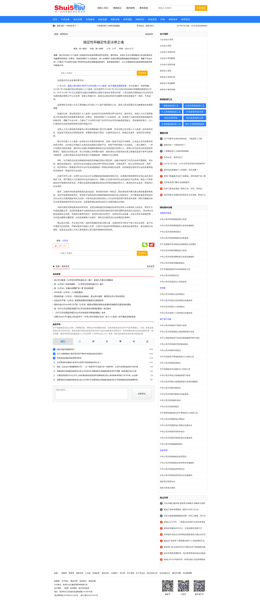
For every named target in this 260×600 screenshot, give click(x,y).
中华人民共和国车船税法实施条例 (174, 394)
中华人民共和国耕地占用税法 (172, 419)
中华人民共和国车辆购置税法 (172, 263)
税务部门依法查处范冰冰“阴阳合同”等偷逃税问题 (184, 547)
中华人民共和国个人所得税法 (172, 307)
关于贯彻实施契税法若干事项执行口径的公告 (179, 413)
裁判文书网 (176, 573)
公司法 (77, 89)
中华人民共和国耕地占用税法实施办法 (176, 425)
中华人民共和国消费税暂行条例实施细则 (177, 257)
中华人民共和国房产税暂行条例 (173, 325)
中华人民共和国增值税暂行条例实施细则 (177, 226)
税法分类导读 (170, 118)
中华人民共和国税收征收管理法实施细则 (177, 463)
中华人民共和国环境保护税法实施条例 (176, 438)
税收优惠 (102, 19)
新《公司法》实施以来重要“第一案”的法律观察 (74, 288)
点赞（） (62, 246)
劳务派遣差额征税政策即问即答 (69, 358)
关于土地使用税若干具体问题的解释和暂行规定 (180, 338)
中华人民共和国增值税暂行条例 (173, 219)
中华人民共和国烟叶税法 (170, 400)
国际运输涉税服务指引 (65, 349)
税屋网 (56, 581)
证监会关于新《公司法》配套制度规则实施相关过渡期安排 (78, 300)
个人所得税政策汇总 (171, 112)
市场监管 (96, 573)
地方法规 (77, 19)
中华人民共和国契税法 (169, 407)
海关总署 (105, 573)
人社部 (87, 573)
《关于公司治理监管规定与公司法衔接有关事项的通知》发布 (79, 313)
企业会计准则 (165, 46)
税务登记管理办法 (167, 482)
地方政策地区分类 (194, 118)
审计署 (122, 573)
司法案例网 (187, 573)
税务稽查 (127, 19)
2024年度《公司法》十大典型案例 (68, 292)
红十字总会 (140, 573)
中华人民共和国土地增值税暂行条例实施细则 (179, 382)
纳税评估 (140, 19)
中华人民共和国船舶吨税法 (171, 444)
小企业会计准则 (166, 40)
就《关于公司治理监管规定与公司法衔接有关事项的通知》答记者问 (82, 309)
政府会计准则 (165, 71)
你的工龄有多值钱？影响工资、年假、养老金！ (184, 189)
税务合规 (115, 19)
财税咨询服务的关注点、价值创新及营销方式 (183, 528)
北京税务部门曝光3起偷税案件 (177, 182)
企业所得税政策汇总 (194, 106)
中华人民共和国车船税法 (170, 388)
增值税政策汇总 (170, 106)
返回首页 (149, 34)
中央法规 (65, 19)
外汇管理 (130, 573)
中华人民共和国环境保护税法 (172, 432)
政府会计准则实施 (167, 90)
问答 (163, 19)
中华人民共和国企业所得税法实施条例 (176, 300)
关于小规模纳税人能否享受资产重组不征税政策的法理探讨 (80, 354)
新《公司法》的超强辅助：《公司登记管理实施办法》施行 (78, 284)
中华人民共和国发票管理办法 (172, 469)
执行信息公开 (152, 573)
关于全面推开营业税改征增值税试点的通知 (178, 244)
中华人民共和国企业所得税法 (172, 294)
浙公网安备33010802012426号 (66, 595)
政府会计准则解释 (167, 83)
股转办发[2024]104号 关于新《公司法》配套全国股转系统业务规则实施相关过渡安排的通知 (92, 305)
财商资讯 (185, 19)
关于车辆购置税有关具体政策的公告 (175, 269)
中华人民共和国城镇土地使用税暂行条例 (177, 332)
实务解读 (90, 19)
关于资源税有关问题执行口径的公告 (175, 369)
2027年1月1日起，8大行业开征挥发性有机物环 (155, 26)
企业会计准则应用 (167, 52)
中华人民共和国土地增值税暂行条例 (175, 375)
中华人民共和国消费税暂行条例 (173, 251)
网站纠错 (92, 581)
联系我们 (83, 581)
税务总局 (79, 573)
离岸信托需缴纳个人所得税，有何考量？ (192, 26)
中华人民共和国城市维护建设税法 (174, 344)
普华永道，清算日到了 (105, 26)
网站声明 (74, 581)
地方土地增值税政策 (194, 124)
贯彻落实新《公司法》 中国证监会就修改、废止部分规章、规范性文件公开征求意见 (89, 296)
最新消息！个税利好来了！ (175, 145)
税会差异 (152, 19)
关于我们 (65, 581)
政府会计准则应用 (167, 77)
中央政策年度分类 (194, 112)
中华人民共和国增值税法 (170, 232)
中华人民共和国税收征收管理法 (173, 457)
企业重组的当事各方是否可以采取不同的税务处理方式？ (79, 362)
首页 (55, 19)
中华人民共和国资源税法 (170, 363)
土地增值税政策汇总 (171, 124)
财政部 (64, 573)
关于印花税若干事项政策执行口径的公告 (177, 357)
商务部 (71, 573)
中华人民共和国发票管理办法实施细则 (176, 475)
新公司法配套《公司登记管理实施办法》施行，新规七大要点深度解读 (83, 280)
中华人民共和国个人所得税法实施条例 (176, 313)
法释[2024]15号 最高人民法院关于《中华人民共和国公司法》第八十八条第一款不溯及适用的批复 (95, 317)
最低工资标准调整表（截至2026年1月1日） (182, 510)
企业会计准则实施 (167, 65)
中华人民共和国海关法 (169, 275)
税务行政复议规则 (167, 488)
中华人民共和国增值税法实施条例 (174, 238)
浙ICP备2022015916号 (89, 595)
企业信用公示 (165, 573)
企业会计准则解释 (167, 58)
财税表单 (173, 19)
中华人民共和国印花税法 (170, 350)
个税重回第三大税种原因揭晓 (68, 26)
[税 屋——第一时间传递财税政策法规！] (69, 12)
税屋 (56, 34)
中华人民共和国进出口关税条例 (173, 282)
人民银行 (114, 573)
